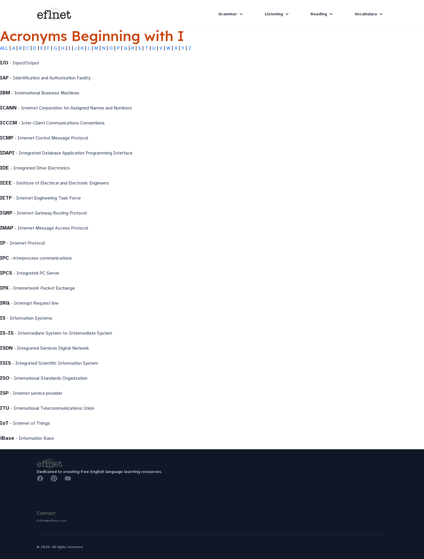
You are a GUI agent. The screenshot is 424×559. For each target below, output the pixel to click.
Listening (274, 13)
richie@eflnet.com (51, 520)
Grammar (227, 13)
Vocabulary (366, 13)
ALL (4, 48)
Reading (319, 13)
